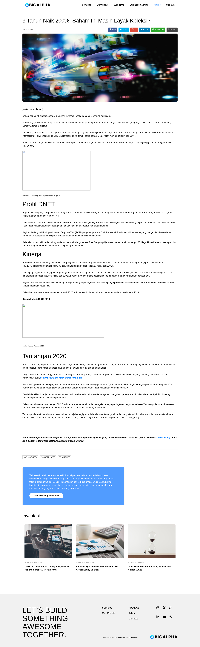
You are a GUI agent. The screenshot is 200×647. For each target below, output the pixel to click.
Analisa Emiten (30, 457)
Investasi (38, 563)
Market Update (48, 457)
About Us (119, 5)
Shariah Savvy (162, 437)
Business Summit (139, 5)
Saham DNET (64, 457)
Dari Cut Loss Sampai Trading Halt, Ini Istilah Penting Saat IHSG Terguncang (47, 568)
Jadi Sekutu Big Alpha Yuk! (46, 496)
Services (86, 5)
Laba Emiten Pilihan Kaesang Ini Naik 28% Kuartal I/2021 (149, 568)
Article (157, 5)
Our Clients (103, 5)
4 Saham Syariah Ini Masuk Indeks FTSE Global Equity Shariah (97, 568)
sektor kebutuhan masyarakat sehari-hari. (61, 378)
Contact (170, 5)
